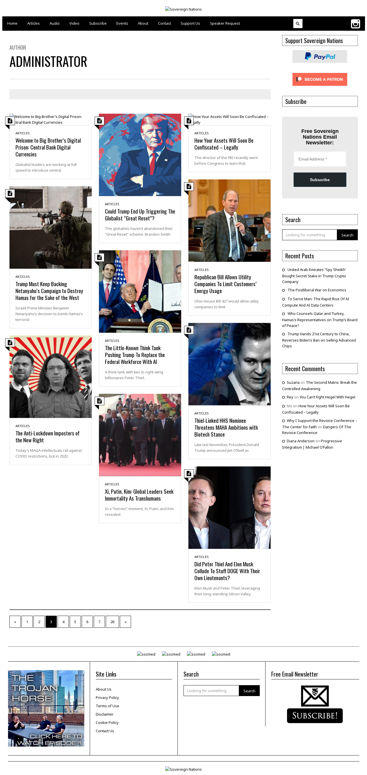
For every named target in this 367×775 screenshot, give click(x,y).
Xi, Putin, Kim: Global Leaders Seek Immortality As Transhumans (139, 494)
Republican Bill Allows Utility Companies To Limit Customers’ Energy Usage (225, 283)
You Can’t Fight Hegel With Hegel (327, 397)
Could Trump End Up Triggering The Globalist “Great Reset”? (140, 214)
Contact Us (105, 730)
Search (347, 235)
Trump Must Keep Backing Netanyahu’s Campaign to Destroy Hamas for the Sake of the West (49, 290)
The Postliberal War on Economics (317, 289)
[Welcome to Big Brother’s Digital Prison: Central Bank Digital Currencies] (50, 118)
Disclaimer (105, 714)
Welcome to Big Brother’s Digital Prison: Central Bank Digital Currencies (48, 147)
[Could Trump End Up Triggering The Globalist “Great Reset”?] (140, 154)
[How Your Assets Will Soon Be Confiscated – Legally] (229, 118)
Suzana (293, 382)
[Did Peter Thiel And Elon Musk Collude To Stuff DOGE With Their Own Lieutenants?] (229, 507)
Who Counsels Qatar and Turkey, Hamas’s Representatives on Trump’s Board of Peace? (320, 319)
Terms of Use (107, 705)
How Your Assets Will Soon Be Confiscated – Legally (223, 143)
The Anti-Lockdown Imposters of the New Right (47, 436)
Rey (290, 397)
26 (112, 621)
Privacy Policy (107, 697)
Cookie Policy (107, 722)
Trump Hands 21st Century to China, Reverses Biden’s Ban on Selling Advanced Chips (319, 339)
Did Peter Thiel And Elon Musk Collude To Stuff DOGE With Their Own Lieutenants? (227, 571)
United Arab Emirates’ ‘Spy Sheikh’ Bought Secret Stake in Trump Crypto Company (314, 275)
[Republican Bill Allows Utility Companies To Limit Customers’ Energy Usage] (229, 220)
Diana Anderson (301, 440)
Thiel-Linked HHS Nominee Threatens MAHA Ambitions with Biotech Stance (226, 427)
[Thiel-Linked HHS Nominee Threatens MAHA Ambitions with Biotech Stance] (229, 363)
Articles (22, 133)
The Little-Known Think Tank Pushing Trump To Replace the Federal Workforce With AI (135, 354)
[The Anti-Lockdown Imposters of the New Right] (50, 376)
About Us (104, 689)
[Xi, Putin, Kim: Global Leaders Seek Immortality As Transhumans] (140, 434)
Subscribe (320, 179)
